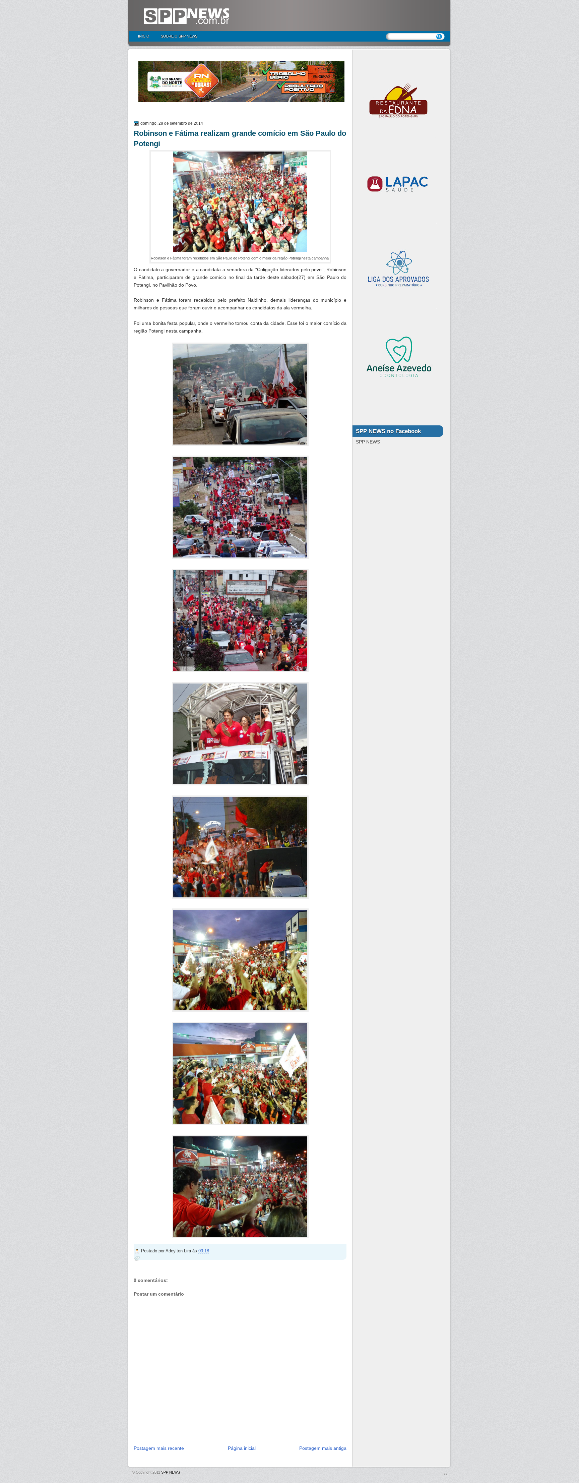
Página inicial (242, 1448)
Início (143, 36)
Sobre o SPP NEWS (179, 36)
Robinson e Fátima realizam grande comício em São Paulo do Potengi (240, 138)
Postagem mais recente (159, 1448)
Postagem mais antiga (322, 1448)
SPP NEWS (170, 1472)
